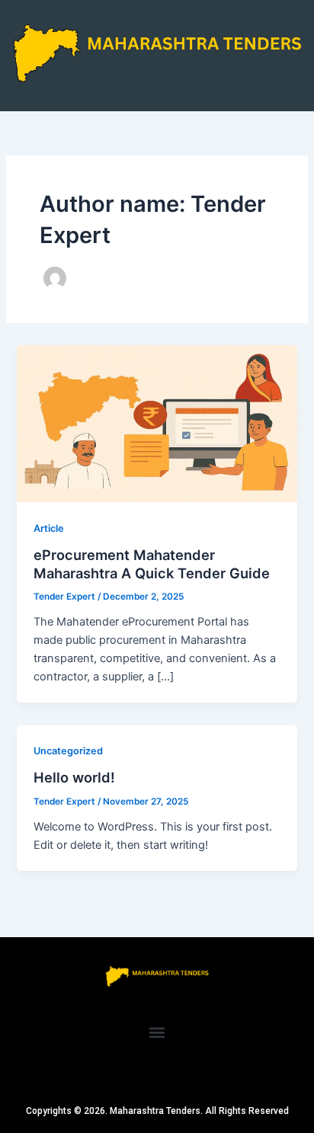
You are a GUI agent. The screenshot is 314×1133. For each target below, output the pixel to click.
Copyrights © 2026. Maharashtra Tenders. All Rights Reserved (157, 1111)
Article (49, 528)
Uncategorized (68, 751)
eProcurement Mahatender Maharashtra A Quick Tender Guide (152, 563)
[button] (157, 1032)
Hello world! (74, 777)
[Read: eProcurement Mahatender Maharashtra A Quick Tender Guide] (156, 423)
